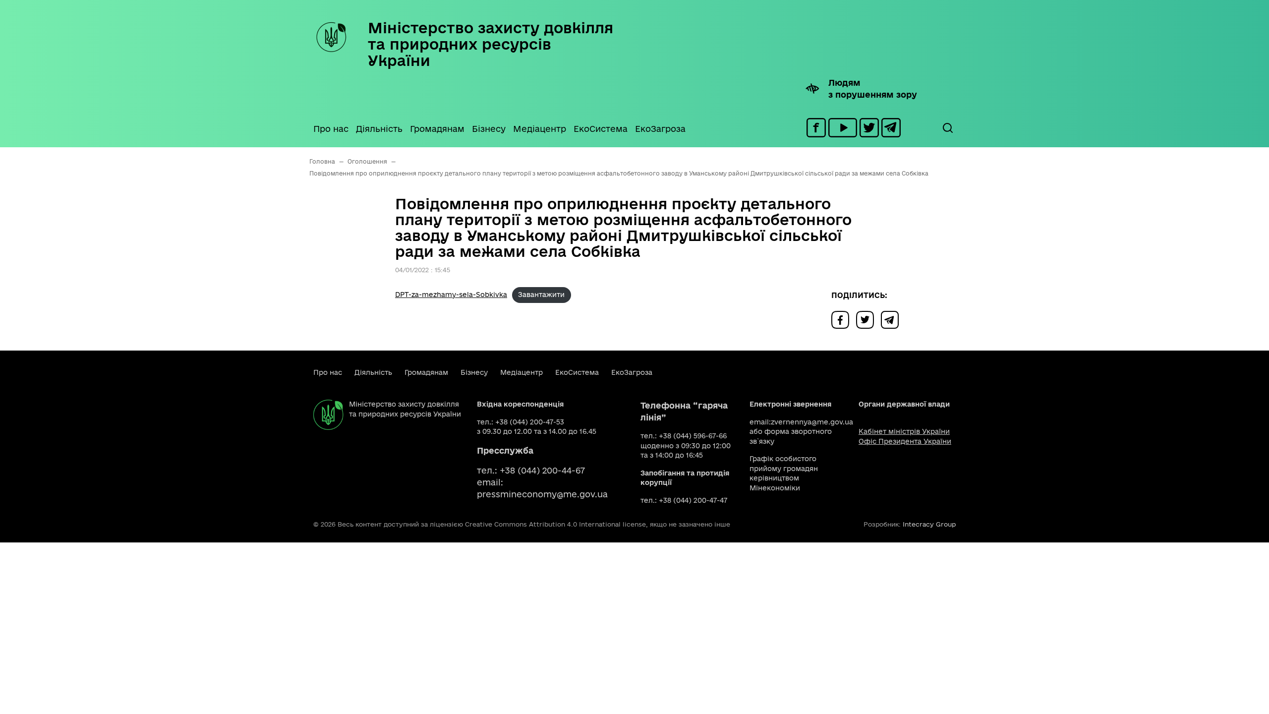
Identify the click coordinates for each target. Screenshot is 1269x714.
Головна (322, 161)
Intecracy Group (929, 524)
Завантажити (541, 294)
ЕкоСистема (601, 128)
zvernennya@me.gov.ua (812, 422)
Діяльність (379, 128)
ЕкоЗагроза (660, 128)
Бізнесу (489, 128)
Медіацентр (539, 128)
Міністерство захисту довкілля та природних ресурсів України (490, 43)
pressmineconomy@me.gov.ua (542, 494)
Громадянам (437, 128)
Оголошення (367, 161)
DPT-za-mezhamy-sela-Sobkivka (451, 294)
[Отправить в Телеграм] (892, 319)
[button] (947, 127)
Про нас (330, 128)
